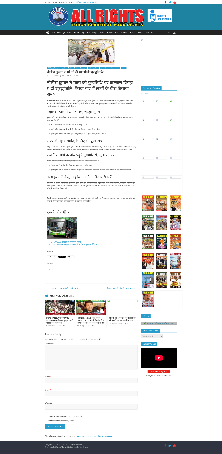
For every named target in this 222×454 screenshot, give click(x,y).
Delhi (70, 68)
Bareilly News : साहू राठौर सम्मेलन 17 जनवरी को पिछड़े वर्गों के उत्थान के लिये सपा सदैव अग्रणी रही (90, 320)
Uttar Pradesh (93, 68)
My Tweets (145, 93)
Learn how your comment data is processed (94, 436)
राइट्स (131, 33)
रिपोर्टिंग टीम (149, 33)
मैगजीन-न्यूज (61, 33)
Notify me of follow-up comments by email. (65, 416)
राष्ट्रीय (117, 68)
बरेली (53, 33)
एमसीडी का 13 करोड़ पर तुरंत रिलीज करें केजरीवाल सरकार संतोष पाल (122, 319)
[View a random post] (174, 32)
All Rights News (53, 68)
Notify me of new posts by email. (61, 420)
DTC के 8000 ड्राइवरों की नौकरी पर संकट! (66, 242)
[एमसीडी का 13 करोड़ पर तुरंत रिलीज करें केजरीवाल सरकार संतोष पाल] (123, 301)
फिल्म (116, 33)
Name (48, 376)
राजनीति (76, 33)
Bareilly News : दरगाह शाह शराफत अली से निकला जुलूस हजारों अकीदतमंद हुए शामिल (59, 320)
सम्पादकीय (110, 33)
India (76, 68)
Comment (49, 343)
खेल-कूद (94, 33)
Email (48, 390)
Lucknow (83, 68)
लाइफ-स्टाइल (85, 33)
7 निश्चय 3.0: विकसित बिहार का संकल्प (121, 288)
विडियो (69, 33)
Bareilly (63, 68)
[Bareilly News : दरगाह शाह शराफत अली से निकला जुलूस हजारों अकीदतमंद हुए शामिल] (60, 301)
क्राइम (102, 33)
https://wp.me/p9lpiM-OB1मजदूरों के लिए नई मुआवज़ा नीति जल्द (74, 244)
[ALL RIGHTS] (47, 32)
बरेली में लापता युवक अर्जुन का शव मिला (86, 2)
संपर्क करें (140, 33)
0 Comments (80, 76)
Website (48, 403)
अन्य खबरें (124, 33)
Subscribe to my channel (160, 371)
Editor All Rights (67, 76)
